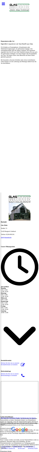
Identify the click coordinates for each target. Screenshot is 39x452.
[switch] (1, 449)
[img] (19, 18)
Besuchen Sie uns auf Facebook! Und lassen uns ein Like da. (18, 418)
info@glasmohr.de (6, 237)
